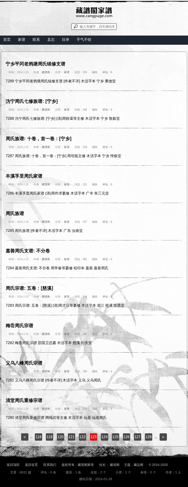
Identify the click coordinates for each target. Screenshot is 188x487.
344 (85, 109)
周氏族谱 (15, 213)
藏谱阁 (46, 72)
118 (38, 437)
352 (85, 408)
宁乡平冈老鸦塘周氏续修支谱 (35, 63)
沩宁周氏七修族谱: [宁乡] (32, 101)
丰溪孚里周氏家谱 (24, 175)
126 (126, 437)
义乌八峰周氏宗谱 (24, 362)
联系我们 (49, 465)
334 (85, 147)
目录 (65, 40)
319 (85, 72)
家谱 (21, 40)
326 (85, 334)
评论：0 (107, 72)
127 (137, 437)
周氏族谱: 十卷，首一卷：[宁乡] (39, 138)
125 (115, 437)
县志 (51, 40)
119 (50, 437)
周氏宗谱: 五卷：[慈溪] (29, 288)
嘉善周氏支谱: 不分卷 (28, 250)
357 (85, 221)
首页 (7, 40)
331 (85, 184)
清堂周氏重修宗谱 (24, 400)
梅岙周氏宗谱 (19, 325)
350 (85, 371)
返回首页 (31, 465)
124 (104, 437)
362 (85, 259)
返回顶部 (13, 465)
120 (60, 437)
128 (148, 437)
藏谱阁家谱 (86, 465)
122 (82, 437)
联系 (36, 40)
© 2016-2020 (158, 465)
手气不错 (84, 40)
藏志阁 (138, 465)
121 (71, 437)
